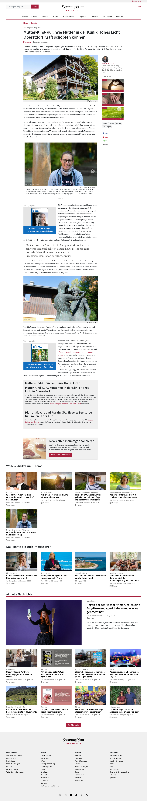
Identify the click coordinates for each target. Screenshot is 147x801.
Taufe (77, 772)
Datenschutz (45, 778)
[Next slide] (93, 171)
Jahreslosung (114, 769)
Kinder (118, 123)
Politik (45, 16)
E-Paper (43, 761)
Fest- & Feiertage (81, 761)
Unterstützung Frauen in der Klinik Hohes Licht (65, 403)
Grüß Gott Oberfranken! (14, 755)
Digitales (82, 16)
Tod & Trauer (79, 780)
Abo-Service (45, 758)
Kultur (55, 16)
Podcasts (9, 766)
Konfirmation (79, 775)
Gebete (112, 766)
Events (112, 764)
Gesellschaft (68, 16)
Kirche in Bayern (11, 758)
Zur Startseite (73, 725)
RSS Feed (113, 775)
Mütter (112, 123)
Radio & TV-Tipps (12, 769)
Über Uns (119, 16)
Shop (138, 6)
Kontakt (43, 769)
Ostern (77, 764)
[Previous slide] (28, 171)
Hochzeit (78, 778)
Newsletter (107, 16)
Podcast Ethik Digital (13, 764)
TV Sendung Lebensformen (15, 772)
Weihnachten (79, 769)
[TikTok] (76, 795)
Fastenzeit (78, 758)
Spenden (113, 778)
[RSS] (87, 795)
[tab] (59, 198)
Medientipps (10, 761)
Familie (34, 23)
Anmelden (137, 1)
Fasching (78, 755)
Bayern (95, 16)
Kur (104, 126)
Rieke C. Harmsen (108, 63)
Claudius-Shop (46, 755)
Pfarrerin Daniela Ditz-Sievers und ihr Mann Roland (75, 353)
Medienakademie (116, 758)
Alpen (109, 126)
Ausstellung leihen (116, 755)
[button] (27, 42)
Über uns (44, 783)
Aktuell (25, 16)
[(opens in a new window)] (60, 795)
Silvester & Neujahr (81, 766)
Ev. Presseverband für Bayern (50, 786)
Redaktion (44, 772)
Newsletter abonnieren (60, 454)
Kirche (34, 16)
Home (25, 23)
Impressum (44, 780)
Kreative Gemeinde (116, 761)
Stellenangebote (46, 766)
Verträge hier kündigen (48, 764)
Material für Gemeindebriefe (119, 772)
